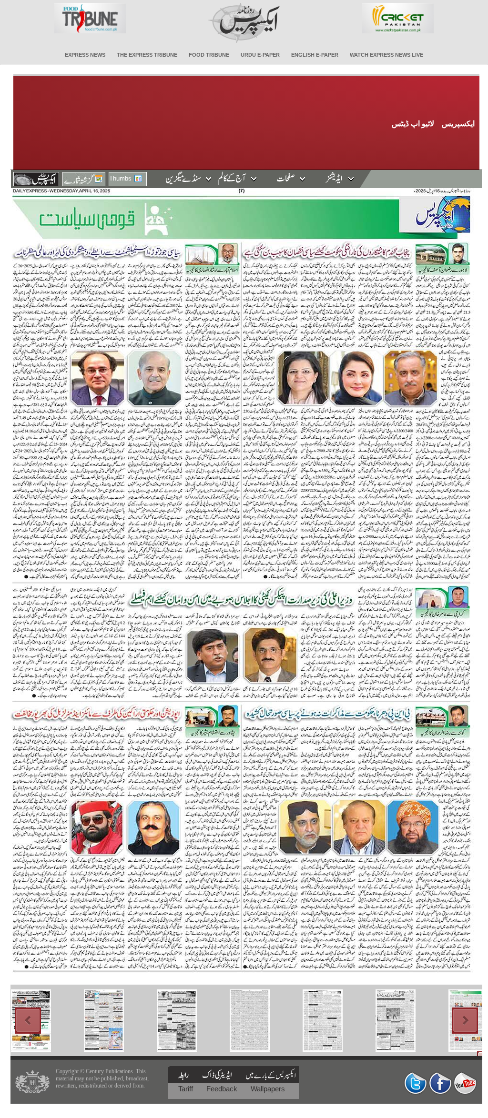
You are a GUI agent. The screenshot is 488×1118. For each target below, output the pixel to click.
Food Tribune (209, 55)
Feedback (222, 1089)
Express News (85, 55)
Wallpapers (268, 1089)
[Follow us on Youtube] (465, 1083)
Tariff (186, 1089)
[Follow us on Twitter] (415, 1083)
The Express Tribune (147, 55)
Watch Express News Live (386, 55)
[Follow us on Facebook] (440, 1083)
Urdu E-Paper (260, 55)
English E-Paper (314, 55)
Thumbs (120, 178)
